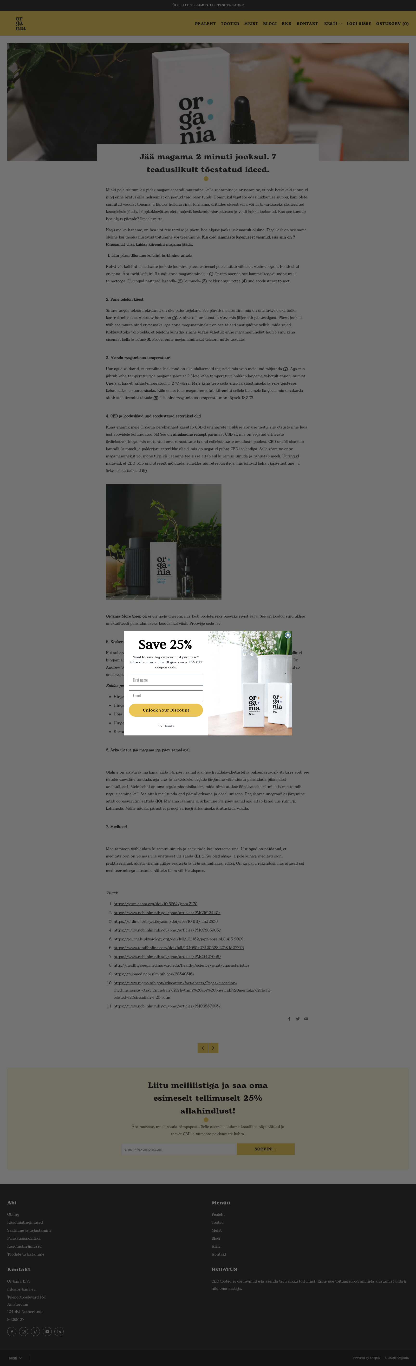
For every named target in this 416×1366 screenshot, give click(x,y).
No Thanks (166, 726)
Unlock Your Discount (166, 710)
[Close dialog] (288, 635)
